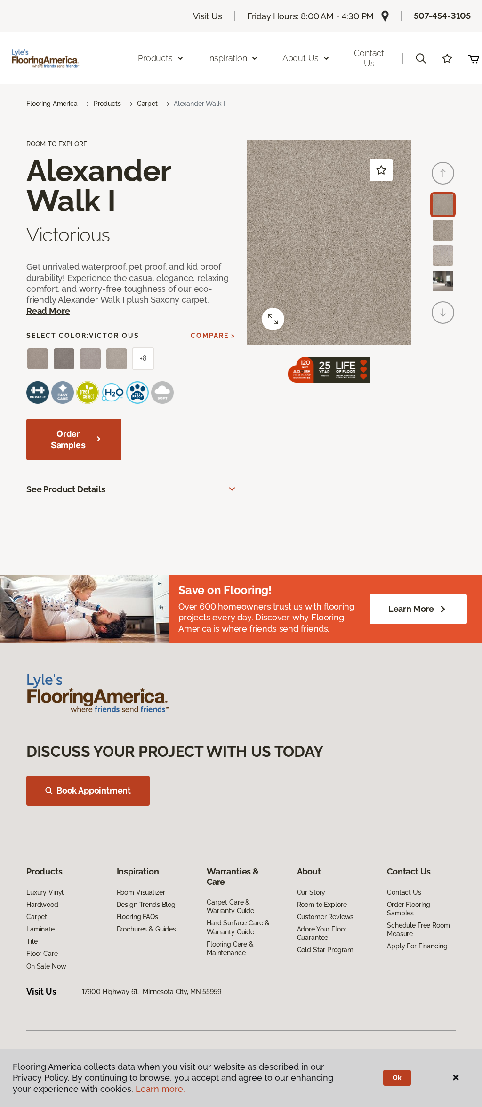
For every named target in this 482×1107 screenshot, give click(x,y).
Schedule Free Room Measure (418, 930)
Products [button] (155, 58)
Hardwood (42, 904)
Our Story (311, 892)
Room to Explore (322, 904)
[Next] (443, 312)
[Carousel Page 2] (443, 230)
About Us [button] (300, 58)
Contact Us (369, 58)
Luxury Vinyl (45, 892)
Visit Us (207, 16)
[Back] (443, 173)
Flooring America (52, 103)
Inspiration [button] (227, 58)
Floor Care (42, 953)
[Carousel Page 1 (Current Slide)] (443, 204)
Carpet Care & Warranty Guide (230, 906)
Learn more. (160, 1089)
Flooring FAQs (137, 917)
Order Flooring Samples (408, 909)
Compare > (213, 335)
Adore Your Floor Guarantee (322, 933)
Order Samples (68, 439)
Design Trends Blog (146, 904)
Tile (31, 941)
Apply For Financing (417, 946)
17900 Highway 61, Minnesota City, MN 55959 (151, 991)
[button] (420, 58)
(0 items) (473, 58)
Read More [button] (48, 311)
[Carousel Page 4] (443, 281)
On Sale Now (46, 966)
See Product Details (65, 489)
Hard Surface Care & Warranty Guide (238, 927)
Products (107, 103)
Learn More (411, 609)
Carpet (147, 103)
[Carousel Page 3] (443, 255)
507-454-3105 (442, 16)
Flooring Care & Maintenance (230, 948)
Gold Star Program (325, 950)
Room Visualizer (141, 892)
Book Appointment (93, 790)
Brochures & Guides (146, 929)
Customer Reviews (325, 917)
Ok (397, 1078)
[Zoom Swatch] (273, 319)
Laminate (40, 929)
